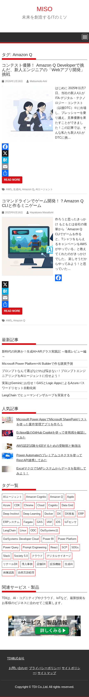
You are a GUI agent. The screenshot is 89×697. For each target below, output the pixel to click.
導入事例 (27, 564)
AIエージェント (44, 189)
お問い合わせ (18, 668)
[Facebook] (44, 146)
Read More (12, 179)
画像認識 (8, 572)
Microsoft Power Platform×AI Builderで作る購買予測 (37, 363)
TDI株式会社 (15, 658)
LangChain (9, 530)
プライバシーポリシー (44, 668)
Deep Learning (31, 513)
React (54, 547)
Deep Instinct (11, 513)
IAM (49, 522)
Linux (23, 530)
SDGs (75, 547)
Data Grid (67, 505)
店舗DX (41, 564)
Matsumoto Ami (38, 81)
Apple (70, 496)
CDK (17, 505)
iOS (58, 522)
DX (59, 513)
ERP (81, 513)
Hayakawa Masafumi (41, 212)
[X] (44, 153)
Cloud (40, 505)
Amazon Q (28, 189)
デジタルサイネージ (59, 555)
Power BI (48, 538)
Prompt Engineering (34, 547)
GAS (40, 522)
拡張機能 (55, 564)
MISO (44, 9)
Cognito (53, 505)
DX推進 (69, 513)
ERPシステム (11, 522)
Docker (48, 513)
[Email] (44, 166)
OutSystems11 (49, 530)
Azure (6, 505)
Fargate (28, 522)
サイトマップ (46, 673)
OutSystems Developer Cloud (21, 538)
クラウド (37, 555)
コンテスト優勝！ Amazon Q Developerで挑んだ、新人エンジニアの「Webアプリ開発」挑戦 (43, 70)
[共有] (44, 173)
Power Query (11, 547)
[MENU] (85, 37)
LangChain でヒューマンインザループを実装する (36, 395)
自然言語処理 (26, 572)
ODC (33, 530)
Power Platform (67, 538)
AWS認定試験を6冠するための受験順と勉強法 (48, 445)
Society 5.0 (21, 555)
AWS (9, 189)
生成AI (16, 189)
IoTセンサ (71, 522)
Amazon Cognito (36, 496)
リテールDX (10, 564)
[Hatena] (44, 160)
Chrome (28, 505)
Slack (6, 555)
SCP (64, 547)
